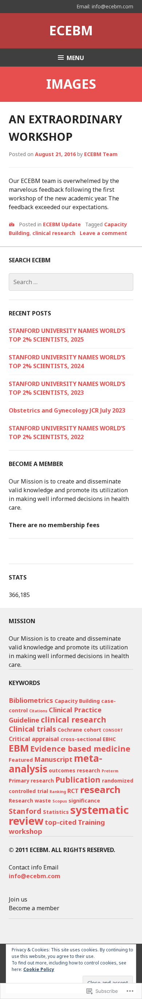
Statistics (56, 811)
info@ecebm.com (34, 876)
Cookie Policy (38, 969)
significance (84, 800)
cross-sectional (80, 739)
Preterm (110, 770)
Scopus (59, 801)
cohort (92, 729)
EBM (19, 748)
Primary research (31, 780)
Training (91, 822)
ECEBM (71, 30)
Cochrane (70, 729)
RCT (73, 791)
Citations (38, 710)
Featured (21, 759)
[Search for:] (71, 282)
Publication (77, 779)
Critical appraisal (34, 739)
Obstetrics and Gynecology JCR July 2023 (67, 410)
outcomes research (74, 770)
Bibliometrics (31, 700)
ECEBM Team (101, 154)
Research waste (30, 800)
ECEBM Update (62, 224)
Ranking (58, 791)
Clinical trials (32, 729)
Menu (75, 58)
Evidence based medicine (80, 748)
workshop (25, 831)
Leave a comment (103, 233)
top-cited (60, 822)
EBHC (109, 739)
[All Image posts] (12, 224)
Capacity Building (77, 700)
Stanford (25, 811)
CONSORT (113, 730)
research (100, 789)
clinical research (53, 233)
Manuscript (53, 759)
